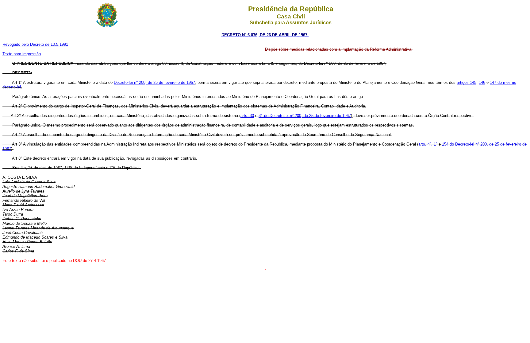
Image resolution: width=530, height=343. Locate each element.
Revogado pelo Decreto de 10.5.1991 (35, 44)
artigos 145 (466, 82)
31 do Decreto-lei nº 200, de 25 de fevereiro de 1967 (305, 115)
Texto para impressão (21, 54)
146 (482, 82)
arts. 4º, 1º (427, 144)
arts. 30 (247, 115)
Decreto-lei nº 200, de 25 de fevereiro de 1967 (154, 82)
